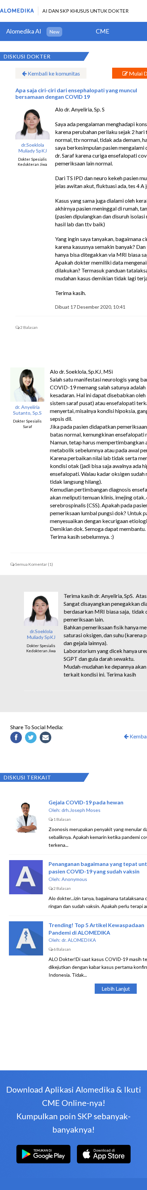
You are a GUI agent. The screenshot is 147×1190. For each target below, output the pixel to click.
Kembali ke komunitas (53, 73)
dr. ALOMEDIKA (79, 940)
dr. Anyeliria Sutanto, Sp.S (27, 410)
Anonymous (74, 879)
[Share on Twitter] (32, 738)
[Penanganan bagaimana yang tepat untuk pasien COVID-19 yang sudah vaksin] (26, 877)
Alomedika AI (23, 31)
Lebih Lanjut (116, 988)
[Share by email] (46, 738)
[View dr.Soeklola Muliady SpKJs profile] (32, 122)
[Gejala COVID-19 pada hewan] (26, 816)
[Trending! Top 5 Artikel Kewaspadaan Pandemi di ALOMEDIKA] (26, 938)
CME (102, 31)
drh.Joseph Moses (81, 810)
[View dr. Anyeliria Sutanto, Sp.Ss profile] (27, 384)
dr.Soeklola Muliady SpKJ (32, 147)
